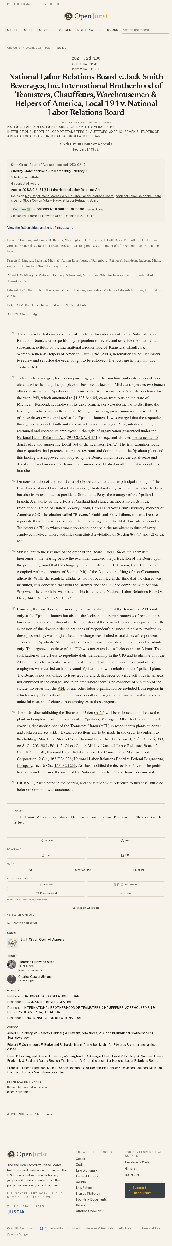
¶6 (14, 712)
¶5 (14, 608)
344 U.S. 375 (38, 597)
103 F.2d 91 (35, 752)
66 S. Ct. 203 (28, 745)
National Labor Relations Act (41, 437)
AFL (106, 353)
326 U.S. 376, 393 (148, 738)
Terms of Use (151, 1228)
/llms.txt (131, 1168)
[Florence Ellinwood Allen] (11, 964)
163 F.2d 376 (61, 758)
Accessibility (51, 1228)
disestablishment (19, 1092)
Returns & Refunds (100, 1228)
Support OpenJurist (140, 1190)
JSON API (132, 1175)
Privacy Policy (17, 1234)
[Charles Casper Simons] (11, 979)
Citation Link (83, 869)
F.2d (48, 47)
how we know (94, 209)
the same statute (145, 437)
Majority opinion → (30, 970)
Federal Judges (87, 1176)
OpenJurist (14, 47)
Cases (12, 29)
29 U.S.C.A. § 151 (82, 437)
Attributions (127, 1228)
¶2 (14, 377)
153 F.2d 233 (65, 765)
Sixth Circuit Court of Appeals (86, 144)
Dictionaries (89, 29)
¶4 (14, 551)
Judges (65, 29)
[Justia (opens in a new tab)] (16, 1212)
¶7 (14, 782)
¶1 (14, 333)
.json (29, 1114)
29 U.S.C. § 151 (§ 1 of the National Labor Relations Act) (61, 190)
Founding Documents (91, 1199)
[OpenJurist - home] (86, 16)
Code (28, 29)
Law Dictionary (86, 1170)
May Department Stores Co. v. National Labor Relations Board (69, 196)
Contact (74, 1228)
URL (30, 869)
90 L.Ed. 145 (51, 745)
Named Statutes (88, 1193)
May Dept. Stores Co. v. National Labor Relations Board (85, 738)
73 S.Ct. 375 (61, 597)
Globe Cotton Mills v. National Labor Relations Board (60, 200)
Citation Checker (88, 1211)
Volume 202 (33, 47)
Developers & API (137, 1162)
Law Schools (85, 1188)
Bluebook (138, 869)
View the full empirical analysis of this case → (40, 227)
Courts (46, 29)
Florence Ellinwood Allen (36, 962)
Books (112, 29)
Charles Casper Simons (35, 976)
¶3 (14, 480)
